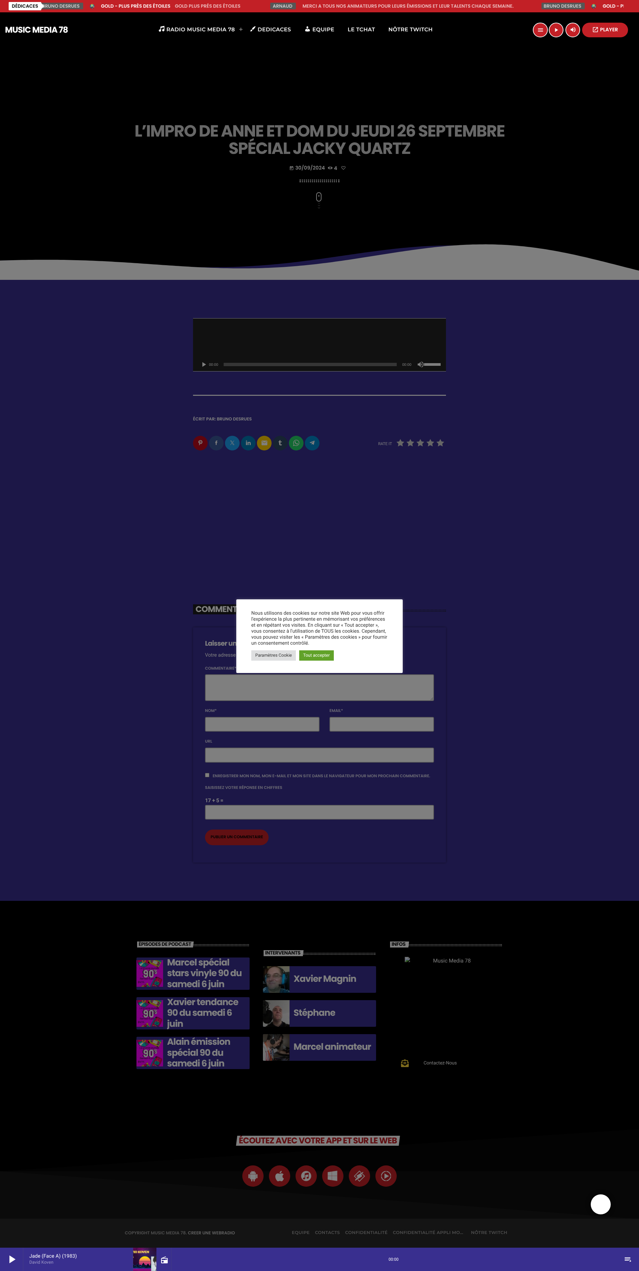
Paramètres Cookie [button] (273, 655)
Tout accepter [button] (316, 655)
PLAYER (605, 29)
